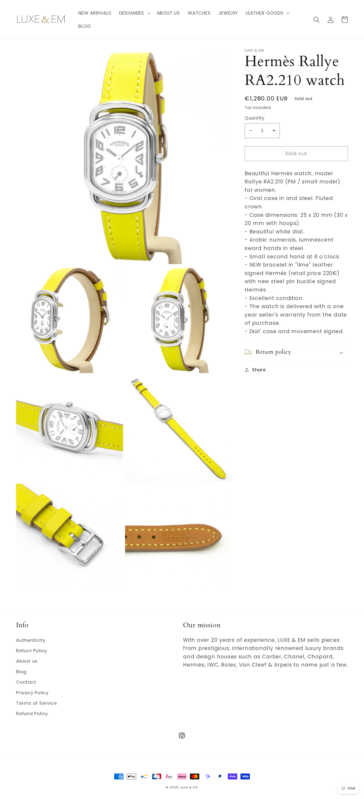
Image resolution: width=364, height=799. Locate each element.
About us (27, 661)
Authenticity (30, 640)
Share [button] (259, 370)
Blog (21, 672)
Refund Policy (32, 713)
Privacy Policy (32, 693)
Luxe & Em (189, 787)
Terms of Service (36, 703)
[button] (134, 13)
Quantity (254, 118)
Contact (26, 682)
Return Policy (31, 651)
